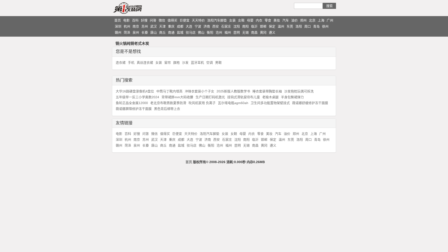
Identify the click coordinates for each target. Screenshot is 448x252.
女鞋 (241, 20)
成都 (180, 26)
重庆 (171, 26)
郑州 (303, 20)
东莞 (290, 26)
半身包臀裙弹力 (292, 97)
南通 (171, 32)
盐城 (180, 32)
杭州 (127, 26)
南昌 (254, 32)
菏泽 (127, 32)
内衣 (259, 20)
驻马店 (191, 32)
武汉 (153, 26)
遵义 (272, 32)
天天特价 (198, 20)
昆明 (236, 32)
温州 (281, 26)
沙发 (185, 62)
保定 (272, 26)
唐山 (153, 32)
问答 (153, 20)
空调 (209, 62)
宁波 (198, 26)
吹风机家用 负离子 (202, 103)
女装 (232, 20)
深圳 (118, 26)
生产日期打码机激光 (210, 97)
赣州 (118, 32)
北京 (312, 20)
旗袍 (176, 62)
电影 (126, 20)
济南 (206, 26)
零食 (268, 20)
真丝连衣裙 (145, 62)
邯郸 (263, 26)
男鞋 (218, 62)
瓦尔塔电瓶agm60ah (233, 103)
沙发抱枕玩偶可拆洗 (299, 91)
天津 (162, 26)
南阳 (245, 26)
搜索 (329, 6)
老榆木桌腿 (270, 97)
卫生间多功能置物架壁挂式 (270, 103)
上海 (321, 20)
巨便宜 (184, 20)
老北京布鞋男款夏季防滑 (168, 103)
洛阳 (298, 26)
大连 (189, 26)
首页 (117, 20)
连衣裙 (121, 62)
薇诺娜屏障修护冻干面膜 (134, 109)
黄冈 (263, 32)
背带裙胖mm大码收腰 (177, 97)
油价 (294, 20)
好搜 (144, 20)
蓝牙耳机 (197, 62)
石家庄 (226, 26)
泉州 (136, 32)
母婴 (250, 20)
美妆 (276, 20)
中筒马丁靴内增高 (169, 91)
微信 (162, 20)
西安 (215, 26)
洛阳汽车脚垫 (217, 20)
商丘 (162, 32)
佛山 (201, 32)
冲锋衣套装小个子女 (199, 91)
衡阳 (210, 32)
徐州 (325, 26)
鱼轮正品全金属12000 (132, 103)
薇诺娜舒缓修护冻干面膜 (310, 103)
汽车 (285, 20)
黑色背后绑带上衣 (167, 109)
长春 (144, 32)
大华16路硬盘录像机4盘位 (135, 91)
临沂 (254, 26)
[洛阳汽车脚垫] (136, 8)
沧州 (219, 32)
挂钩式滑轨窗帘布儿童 (243, 97)
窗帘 (167, 62)
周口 (307, 26)
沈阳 (236, 26)
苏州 (144, 26)
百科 (135, 20)
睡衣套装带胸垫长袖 (267, 91)
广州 (330, 20)
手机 (131, 62)
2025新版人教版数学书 (233, 91)
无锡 (245, 32)
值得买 (172, 20)
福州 (227, 32)
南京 (136, 26)
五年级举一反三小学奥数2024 (137, 97)
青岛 (316, 26)
